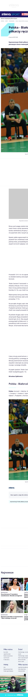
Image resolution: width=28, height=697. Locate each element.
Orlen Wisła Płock (22, 669)
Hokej (6, 664)
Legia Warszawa (7, 654)
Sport (6, 21)
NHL (5, 667)
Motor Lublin (21, 661)
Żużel (20, 649)
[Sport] (16, 14)
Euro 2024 (6, 652)
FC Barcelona (6, 659)
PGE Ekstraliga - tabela (23, 656)
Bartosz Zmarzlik (21, 659)
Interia (2, 21)
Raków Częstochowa (8, 656)
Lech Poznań (6, 657)
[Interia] (6, 14)
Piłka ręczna (11, 21)
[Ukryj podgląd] (25, 675)
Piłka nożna (8, 649)
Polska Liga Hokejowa (8, 671)
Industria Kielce (21, 671)
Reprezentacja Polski (8, 669)
